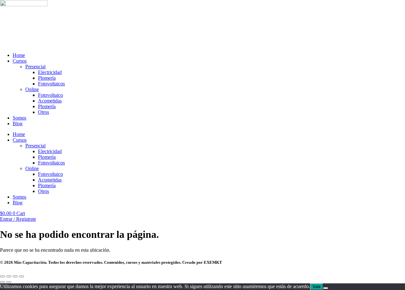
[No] (325, 288)
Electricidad (50, 72)
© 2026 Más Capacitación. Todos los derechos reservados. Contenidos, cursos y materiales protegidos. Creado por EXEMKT (111, 262)
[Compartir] (15, 276)
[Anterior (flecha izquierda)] (2, 282)
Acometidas (50, 100)
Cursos (20, 61)
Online (32, 89)
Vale (317, 286)
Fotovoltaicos (51, 83)
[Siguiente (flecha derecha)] (8, 282)
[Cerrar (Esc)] (21, 276)
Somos (19, 117)
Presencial (35, 66)
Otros (43, 112)
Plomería (47, 78)
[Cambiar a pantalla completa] (8, 276)
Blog (17, 123)
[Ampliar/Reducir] (2, 276)
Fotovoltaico (50, 95)
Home (19, 55)
